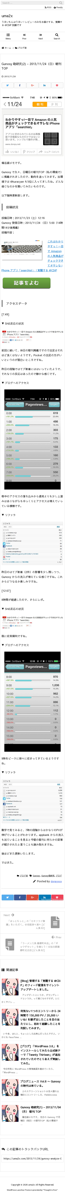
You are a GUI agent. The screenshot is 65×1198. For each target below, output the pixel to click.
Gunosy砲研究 (47, 875)
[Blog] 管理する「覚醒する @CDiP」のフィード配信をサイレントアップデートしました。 (40, 985)
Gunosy (36, 875)
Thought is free (50, 1190)
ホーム (8, 47)
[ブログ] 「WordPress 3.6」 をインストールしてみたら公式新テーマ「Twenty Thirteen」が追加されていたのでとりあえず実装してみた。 (40, 1054)
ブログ (59, 875)
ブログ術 (22, 47)
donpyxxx (56, 881)
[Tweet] (8, 85)
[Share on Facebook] (20, 85)
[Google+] (32, 85)
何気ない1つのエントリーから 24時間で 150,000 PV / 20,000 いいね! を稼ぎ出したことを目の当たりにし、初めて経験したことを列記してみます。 (40, 1019)
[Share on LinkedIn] (45, 85)
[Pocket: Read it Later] (57, 85)
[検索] (60, 3)
